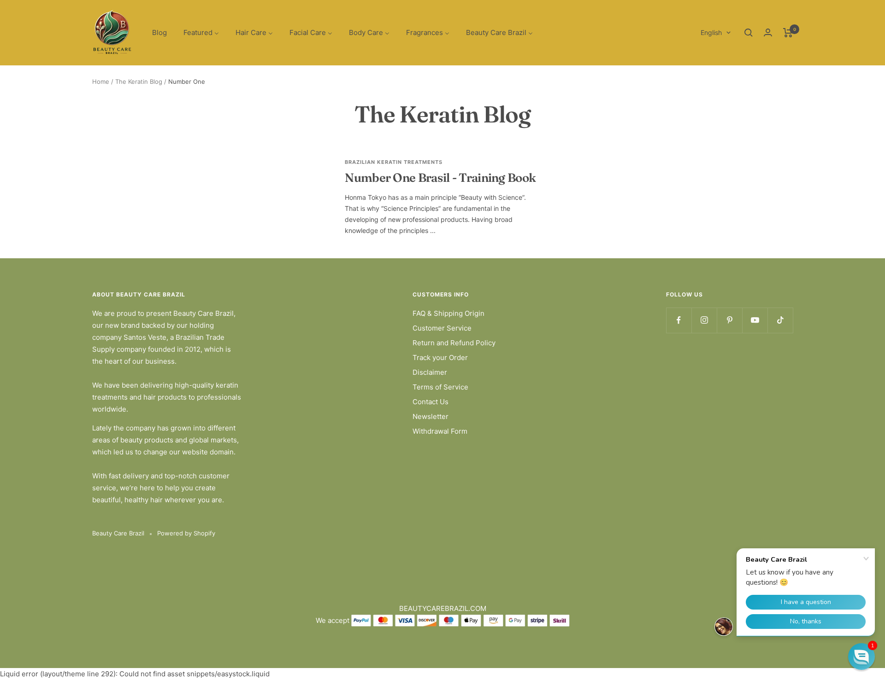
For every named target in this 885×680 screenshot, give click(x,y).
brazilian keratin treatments (393, 162)
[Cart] (788, 32)
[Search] (748, 33)
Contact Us (430, 401)
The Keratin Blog (138, 81)
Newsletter (430, 416)
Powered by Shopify (186, 533)
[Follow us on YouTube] (754, 320)
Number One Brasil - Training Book (440, 177)
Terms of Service (440, 387)
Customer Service (442, 328)
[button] (861, 656)
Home (100, 81)
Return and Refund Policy (454, 342)
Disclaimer (430, 372)
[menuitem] (159, 33)
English (711, 32)
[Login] (768, 32)
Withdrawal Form (440, 431)
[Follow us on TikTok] (780, 320)
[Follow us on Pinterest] (729, 320)
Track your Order (440, 357)
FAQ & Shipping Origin (448, 313)
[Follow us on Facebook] (678, 320)
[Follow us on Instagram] (704, 320)
